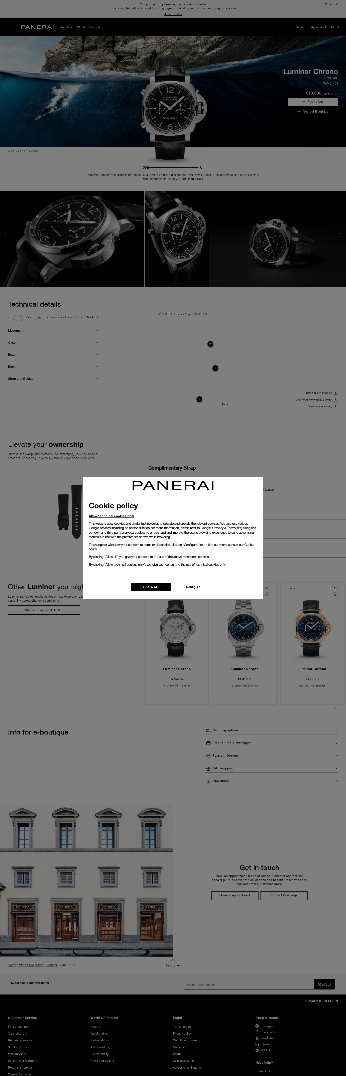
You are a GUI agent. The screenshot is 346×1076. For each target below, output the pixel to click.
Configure (193, 587)
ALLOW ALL (151, 587)
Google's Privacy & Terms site (221, 528)
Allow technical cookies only (111, 516)
